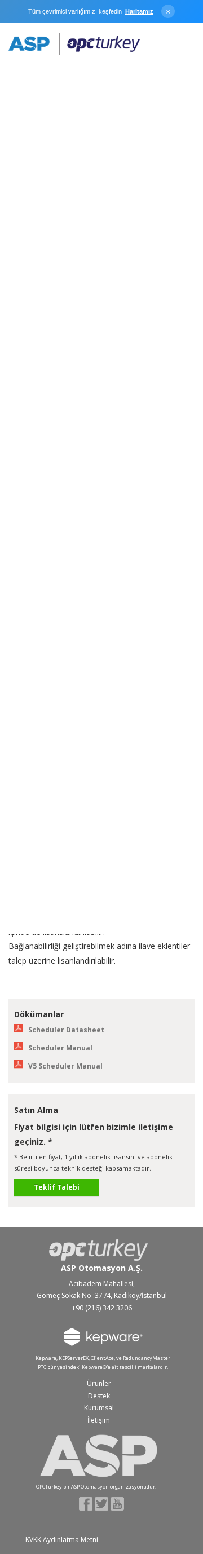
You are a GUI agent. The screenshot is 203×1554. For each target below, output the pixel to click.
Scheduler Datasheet (66, 1030)
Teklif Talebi (57, 1187)
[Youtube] (118, 1503)
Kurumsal (99, 1407)
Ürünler (99, 1383)
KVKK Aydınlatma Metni (61, 1539)
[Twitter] (102, 1503)
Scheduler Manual (60, 1048)
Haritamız (139, 11)
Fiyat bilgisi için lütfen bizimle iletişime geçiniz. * (93, 1134)
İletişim (98, 1420)
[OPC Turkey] (74, 44)
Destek (99, 1396)
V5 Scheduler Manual (65, 1066)
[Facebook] (86, 1503)
